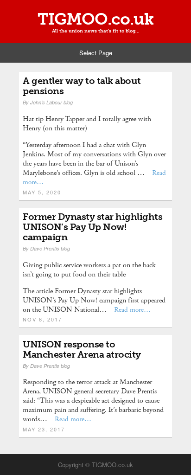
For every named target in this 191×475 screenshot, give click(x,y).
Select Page (95, 52)
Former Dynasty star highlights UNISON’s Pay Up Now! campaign (92, 227)
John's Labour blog (51, 102)
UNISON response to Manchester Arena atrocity (82, 349)
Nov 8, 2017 (42, 319)
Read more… (132, 309)
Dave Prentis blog (50, 248)
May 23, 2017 (44, 429)
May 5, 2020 (42, 192)
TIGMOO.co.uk (95, 19)
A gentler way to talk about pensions (82, 85)
